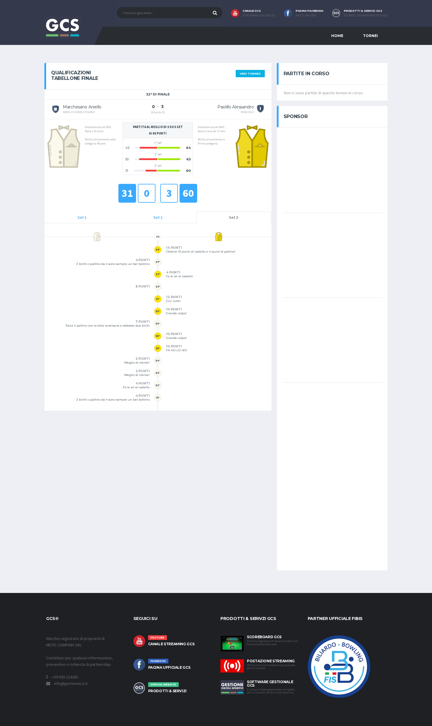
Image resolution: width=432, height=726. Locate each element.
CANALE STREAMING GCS (171, 644)
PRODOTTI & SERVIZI (167, 691)
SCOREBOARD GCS (264, 637)
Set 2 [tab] (158, 217)
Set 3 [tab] (233, 217)
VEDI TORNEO (250, 73)
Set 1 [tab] (82, 217)
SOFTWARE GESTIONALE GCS (270, 684)
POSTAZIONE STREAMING (271, 661)
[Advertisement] (332, 169)
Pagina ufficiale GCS (169, 667)
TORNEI (370, 35)
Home (337, 35)
